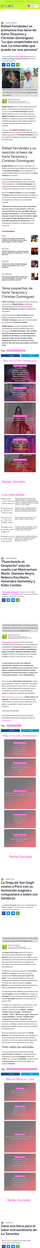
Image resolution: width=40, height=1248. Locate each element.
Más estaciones (30, 1)
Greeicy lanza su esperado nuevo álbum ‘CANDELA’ (20, 464)
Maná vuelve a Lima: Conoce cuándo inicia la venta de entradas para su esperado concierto (20, 1182)
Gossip (4, 235)
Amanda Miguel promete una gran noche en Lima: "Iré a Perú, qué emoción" (20, 1112)
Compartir (11, 355)
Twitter (31, 355)
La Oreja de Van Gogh (13, 1069)
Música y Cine (10, 879)
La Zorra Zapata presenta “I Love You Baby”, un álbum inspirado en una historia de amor (20, 749)
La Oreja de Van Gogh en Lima (29, 1069)
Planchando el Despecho (10, 592)
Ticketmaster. (20, 596)
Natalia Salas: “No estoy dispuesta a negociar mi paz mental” (20, 445)
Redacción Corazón (14, 99)
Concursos (20, 1088)
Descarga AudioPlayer (20, 1)
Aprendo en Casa (9, 1)
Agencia (9, 350)
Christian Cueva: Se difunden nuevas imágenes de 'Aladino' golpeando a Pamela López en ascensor (26, 528)
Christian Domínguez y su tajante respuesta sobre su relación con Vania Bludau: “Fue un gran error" (15, 253)
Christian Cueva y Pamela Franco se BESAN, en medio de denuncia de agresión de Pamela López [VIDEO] (26, 509)
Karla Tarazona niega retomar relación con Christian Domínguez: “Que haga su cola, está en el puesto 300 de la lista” (14, 278)
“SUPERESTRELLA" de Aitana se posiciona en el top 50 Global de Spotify (20, 393)
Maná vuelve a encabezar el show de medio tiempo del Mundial (20, 1138)
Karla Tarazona (20, 56)
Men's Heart (5, 248)
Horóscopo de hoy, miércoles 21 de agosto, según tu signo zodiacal (25, 518)
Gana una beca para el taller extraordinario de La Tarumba (20, 1093)
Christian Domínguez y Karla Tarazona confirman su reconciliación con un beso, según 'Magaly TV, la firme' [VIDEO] (14, 240)
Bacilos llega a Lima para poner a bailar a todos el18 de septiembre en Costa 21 (20, 1163)
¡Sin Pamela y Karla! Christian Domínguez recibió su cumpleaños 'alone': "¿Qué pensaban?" (14, 265)
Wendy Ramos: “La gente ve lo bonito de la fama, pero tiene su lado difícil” (20, 419)
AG (24, 350)
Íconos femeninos (11, 23)
